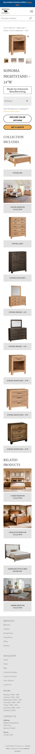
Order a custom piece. (12, 111)
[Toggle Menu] (31, 11)
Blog (5, 668)
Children (7, 629)
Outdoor (7, 646)
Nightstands (21, 28)
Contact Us (8, 685)
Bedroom (12, 28)
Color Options (9, 680)
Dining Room (8, 633)
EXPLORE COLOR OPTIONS (17, 119)
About (6, 664)
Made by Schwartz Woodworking (17, 90)
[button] (28, 36)
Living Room (8, 637)
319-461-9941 (8, 735)
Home (6, 28)
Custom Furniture (10, 676)
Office (6, 641)
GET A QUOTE (17, 127)
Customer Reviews (10, 672)
